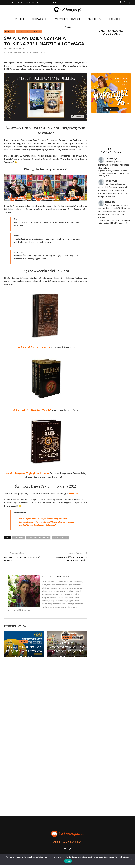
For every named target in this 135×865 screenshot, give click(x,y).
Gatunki (19, 19)
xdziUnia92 (110, 201)
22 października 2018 (66, 659)
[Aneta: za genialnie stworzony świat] (46, 187)
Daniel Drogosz (112, 158)
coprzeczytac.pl (14, 2)
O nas (56, 2)
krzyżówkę (103, 164)
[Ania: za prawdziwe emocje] (18, 187)
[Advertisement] (113, 130)
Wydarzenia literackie (28, 31)
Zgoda (68, 861)
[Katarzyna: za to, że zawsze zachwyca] (73, 187)
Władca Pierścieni (60, 537)
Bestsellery (94, 19)
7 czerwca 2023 (22, 659)
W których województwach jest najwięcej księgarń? (67, 647)
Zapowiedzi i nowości (67, 19)
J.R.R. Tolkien (18, 537)
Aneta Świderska (24, 656)
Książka (67, 637)
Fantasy (9, 31)
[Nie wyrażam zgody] (131, 859)
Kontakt (46, 2)
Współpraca (32, 2)
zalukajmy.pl (111, 180)
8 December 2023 (120, 223)
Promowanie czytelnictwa (38, 537)
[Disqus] (45, 709)
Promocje (115, 19)
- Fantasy (22, 48)
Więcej (67, 27)
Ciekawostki (39, 19)
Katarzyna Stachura (17, 53)
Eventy (23, 641)
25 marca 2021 (39, 53)
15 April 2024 (110, 197)
